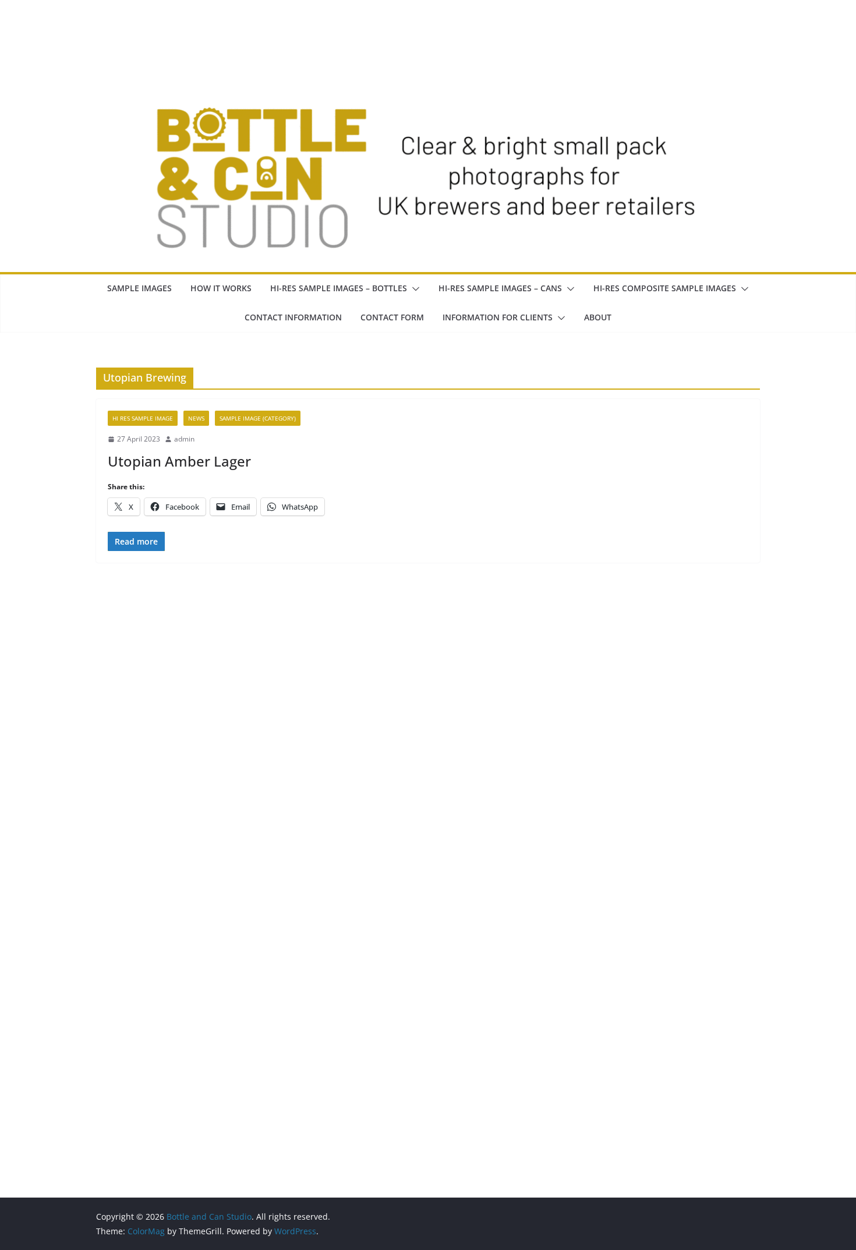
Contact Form (392, 317)
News (196, 418)
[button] (413, 289)
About (597, 317)
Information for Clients (498, 317)
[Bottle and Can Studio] (428, 36)
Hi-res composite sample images (664, 288)
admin (184, 439)
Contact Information (293, 317)
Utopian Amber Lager (179, 461)
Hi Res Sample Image (142, 418)
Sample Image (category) (258, 418)
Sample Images (139, 288)
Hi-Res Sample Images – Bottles (338, 288)
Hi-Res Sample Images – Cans (500, 288)
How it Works (221, 288)
